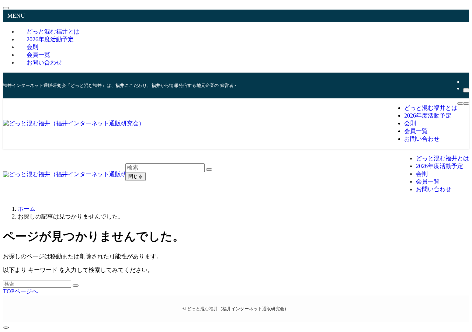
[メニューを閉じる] (6, 8)
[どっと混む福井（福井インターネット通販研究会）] (74, 123)
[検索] (466, 90)
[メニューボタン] (460, 103)
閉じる (135, 176)
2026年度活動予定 (50, 39)
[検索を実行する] (76, 285)
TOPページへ (20, 291)
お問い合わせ (44, 62)
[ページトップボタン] (6, 327)
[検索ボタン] (466, 103)
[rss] (465, 81)
